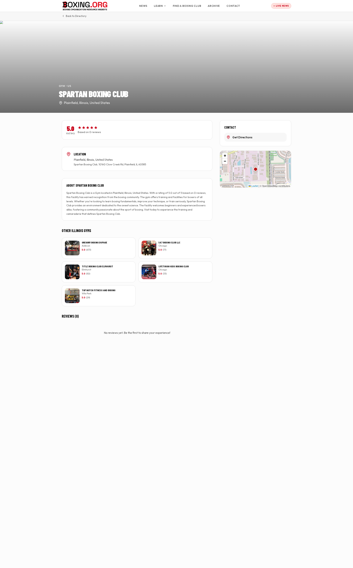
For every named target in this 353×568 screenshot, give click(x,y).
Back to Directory (76, 16)
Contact (233, 6)
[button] (255, 169)
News (143, 6)
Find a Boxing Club (187, 6)
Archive (214, 6)
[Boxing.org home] (85, 6)
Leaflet (254, 185)
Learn (158, 6)
